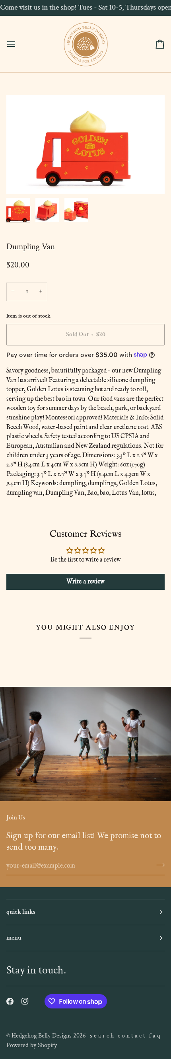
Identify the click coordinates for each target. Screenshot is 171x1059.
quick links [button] (20, 912)
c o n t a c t (131, 1036)
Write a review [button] (85, 582)
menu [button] (13, 938)
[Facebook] (10, 1001)
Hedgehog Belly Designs (42, 1036)
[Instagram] (25, 1001)
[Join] (158, 864)
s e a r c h (102, 1036)
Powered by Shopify (31, 1045)
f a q (154, 1036)
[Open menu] (18, 44)
